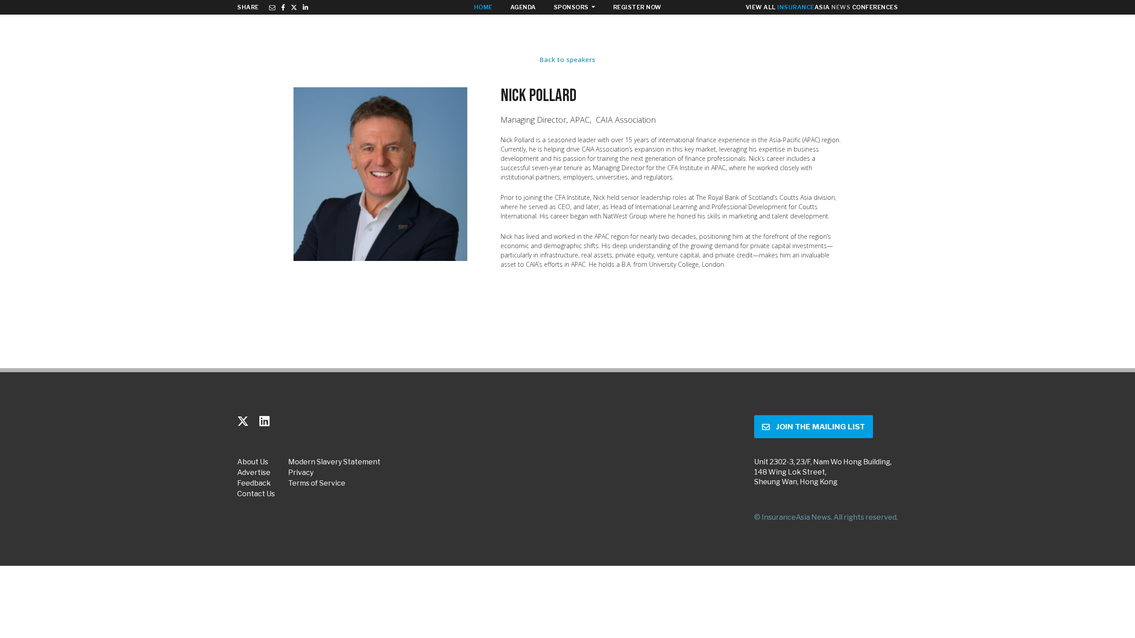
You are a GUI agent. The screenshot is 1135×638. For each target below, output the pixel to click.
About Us (252, 462)
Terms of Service (316, 483)
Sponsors (571, 7)
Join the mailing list (820, 426)
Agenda (523, 7)
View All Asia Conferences (822, 7)
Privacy (300, 472)
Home (483, 7)
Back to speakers (567, 59)
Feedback (254, 483)
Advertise (253, 472)
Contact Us (256, 494)
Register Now (637, 7)
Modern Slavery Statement (334, 462)
